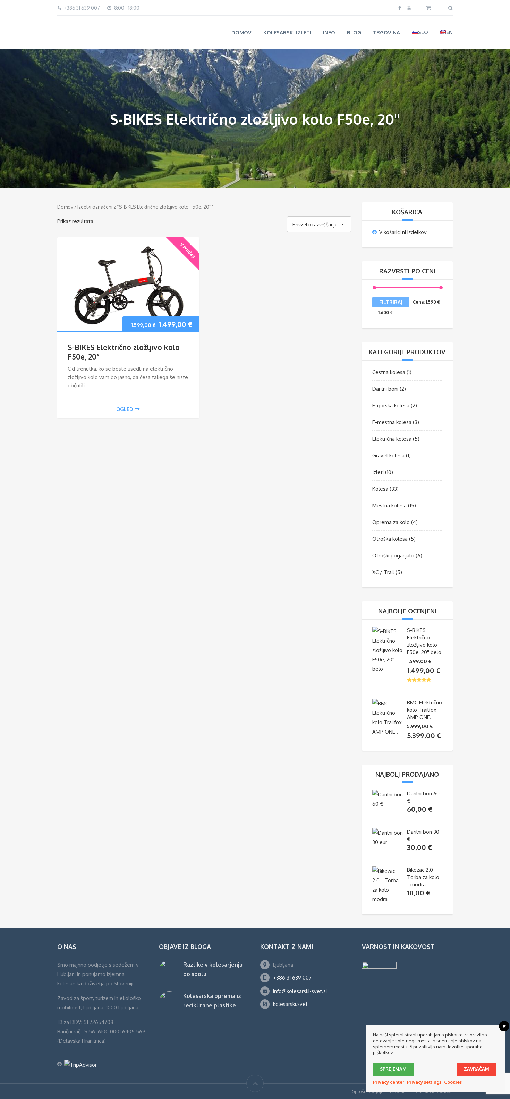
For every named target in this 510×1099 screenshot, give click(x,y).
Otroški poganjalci (393, 555)
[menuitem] (420, 32)
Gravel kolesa (388, 455)
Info (329, 32)
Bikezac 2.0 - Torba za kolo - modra (423, 876)
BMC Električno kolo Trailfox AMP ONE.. (424, 709)
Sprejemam (393, 1069)
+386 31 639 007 (292, 977)
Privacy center (388, 1082)
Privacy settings (424, 1082)
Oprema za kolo (391, 522)
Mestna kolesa (389, 505)
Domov (241, 32)
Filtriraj (390, 302)
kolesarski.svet (290, 1003)
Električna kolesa (391, 438)
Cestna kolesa (388, 372)
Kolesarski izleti (287, 32)
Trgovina (386, 32)
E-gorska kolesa (390, 405)
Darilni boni (385, 388)
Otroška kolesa (390, 538)
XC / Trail (383, 572)
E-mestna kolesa (391, 422)
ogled (124, 408)
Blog (354, 32)
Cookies (453, 1082)
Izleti (378, 472)
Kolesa (380, 488)
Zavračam (476, 1069)
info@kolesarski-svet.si (300, 991)
